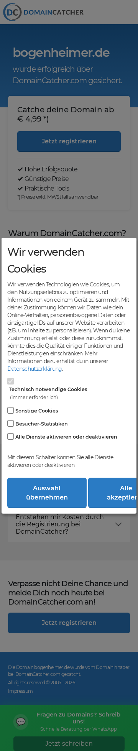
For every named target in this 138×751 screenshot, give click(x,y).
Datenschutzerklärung (34, 368)
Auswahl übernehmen (47, 492)
